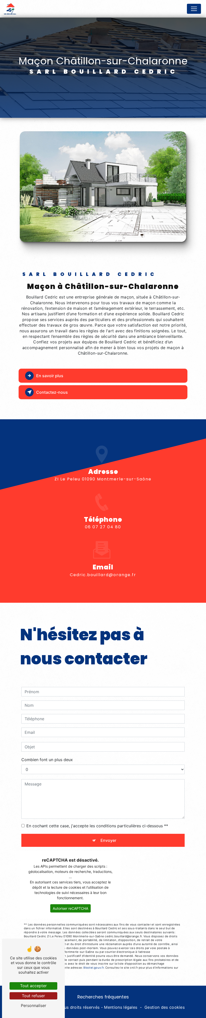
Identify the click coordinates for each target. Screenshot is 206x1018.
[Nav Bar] (194, 9)
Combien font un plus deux (47, 759)
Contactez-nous (52, 392)
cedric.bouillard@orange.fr (103, 575)
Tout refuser (33, 995)
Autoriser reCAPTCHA (70, 908)
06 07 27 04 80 (103, 527)
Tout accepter (33, 985)
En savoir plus (49, 375)
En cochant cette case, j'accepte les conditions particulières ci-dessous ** (97, 825)
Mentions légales (120, 1007)
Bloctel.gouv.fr (93, 967)
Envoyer (108, 840)
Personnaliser (33, 1005)
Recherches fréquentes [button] (103, 997)
